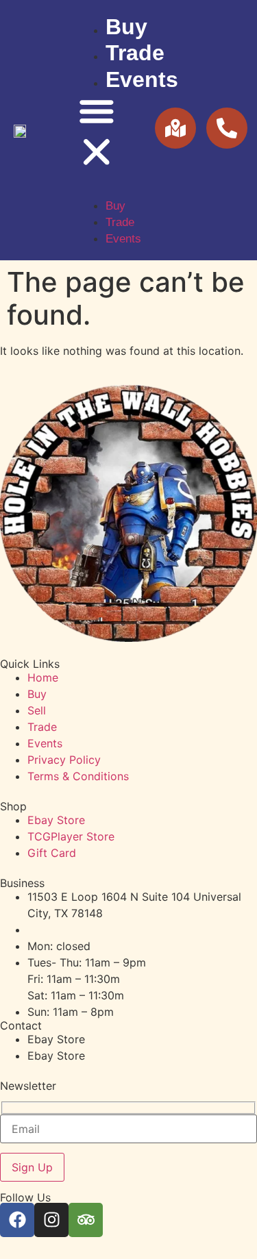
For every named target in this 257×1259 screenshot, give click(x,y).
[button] (96, 133)
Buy (126, 26)
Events (142, 79)
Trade (135, 52)
